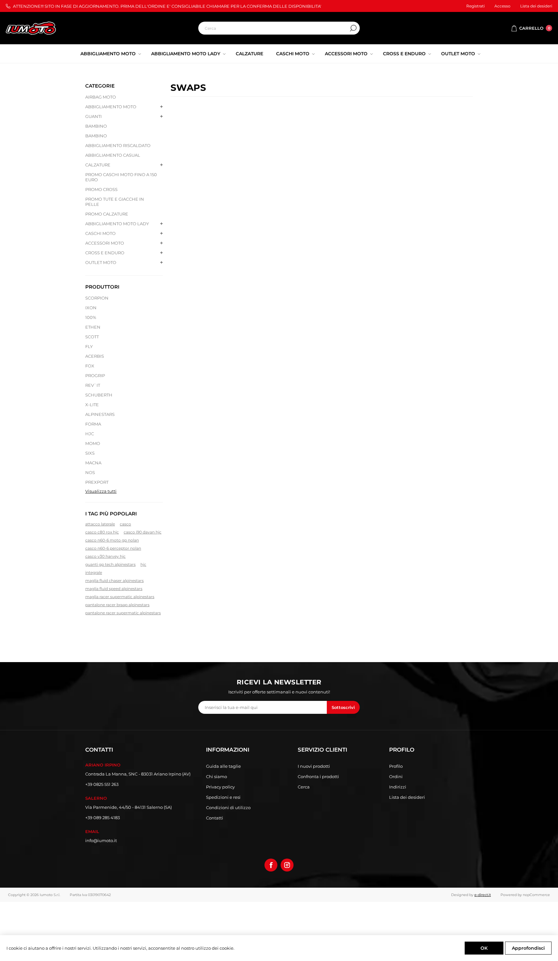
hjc (143, 564)
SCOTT (92, 336)
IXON (91, 307)
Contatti (214, 817)
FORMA (93, 424)
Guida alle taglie (223, 766)
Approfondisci (528, 948)
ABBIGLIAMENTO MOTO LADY (117, 223)
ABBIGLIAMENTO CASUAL (112, 155)
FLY (89, 346)
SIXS (90, 453)
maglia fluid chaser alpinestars (114, 580)
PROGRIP (95, 375)
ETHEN (92, 327)
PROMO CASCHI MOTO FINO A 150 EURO (121, 177)
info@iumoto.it (101, 840)
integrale (93, 572)
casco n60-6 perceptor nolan (113, 548)
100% (90, 317)
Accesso (502, 6)
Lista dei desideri (407, 797)
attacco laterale (100, 524)
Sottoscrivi (343, 707)
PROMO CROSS (101, 189)
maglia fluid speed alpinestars (113, 588)
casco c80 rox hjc (102, 532)
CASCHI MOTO (100, 233)
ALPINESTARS (100, 414)
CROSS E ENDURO (104, 252)
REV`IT (92, 385)
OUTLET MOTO (100, 262)
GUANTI (93, 116)
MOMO (92, 443)
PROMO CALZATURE (106, 213)
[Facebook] (270, 865)
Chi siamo (216, 776)
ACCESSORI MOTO (104, 243)
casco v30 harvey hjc (105, 556)
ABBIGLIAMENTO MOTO (110, 106)
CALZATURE (97, 164)
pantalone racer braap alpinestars (117, 604)
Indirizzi (397, 786)
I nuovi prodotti (314, 766)
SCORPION (96, 298)
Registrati (475, 6)
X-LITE (92, 404)
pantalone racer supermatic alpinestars (123, 612)
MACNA (93, 462)
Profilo (396, 766)
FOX (89, 365)
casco (125, 524)
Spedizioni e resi (223, 797)
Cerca (353, 28)
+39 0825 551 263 (102, 784)
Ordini (396, 776)
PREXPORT (96, 482)
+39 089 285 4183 (102, 817)
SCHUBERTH (98, 394)
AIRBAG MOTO (100, 97)
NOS (90, 472)
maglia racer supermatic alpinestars (119, 596)
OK (484, 948)
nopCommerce (536, 894)
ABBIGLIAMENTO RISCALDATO (117, 145)
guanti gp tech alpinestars (110, 564)
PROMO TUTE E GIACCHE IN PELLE (114, 201)
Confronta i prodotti (318, 776)
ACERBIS (94, 356)
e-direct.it (482, 894)
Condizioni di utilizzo (228, 807)
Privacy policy (220, 786)
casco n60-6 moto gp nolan (112, 540)
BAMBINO (96, 126)
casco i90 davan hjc (142, 532)
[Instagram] (287, 865)
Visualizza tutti (101, 491)
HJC (89, 433)
